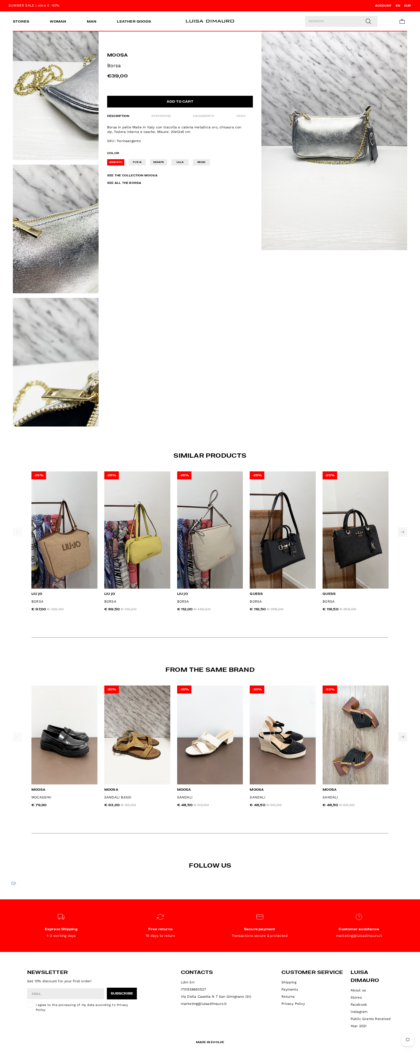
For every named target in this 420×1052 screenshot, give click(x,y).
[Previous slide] (17, 532)
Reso (241, 116)
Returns (288, 997)
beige (201, 162)
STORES (21, 21)
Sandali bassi (118, 797)
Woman (58, 21)
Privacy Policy (293, 1004)
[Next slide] (402, 532)
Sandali (185, 797)
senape (158, 162)
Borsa (37, 601)
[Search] (368, 21)
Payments (289, 989)
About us (358, 990)
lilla (180, 162)
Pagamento (203, 116)
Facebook (359, 1005)
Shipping (288, 982)
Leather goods (134, 21)
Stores (356, 997)
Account (383, 5)
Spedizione (161, 116)
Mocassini (41, 797)
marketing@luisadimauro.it (204, 1004)
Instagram (359, 1012)
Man (92, 21)
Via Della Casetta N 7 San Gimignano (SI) (216, 997)
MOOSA (117, 55)
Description (118, 116)
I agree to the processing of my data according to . (82, 1007)
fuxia (137, 162)
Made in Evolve (210, 1042)
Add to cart (180, 101)
